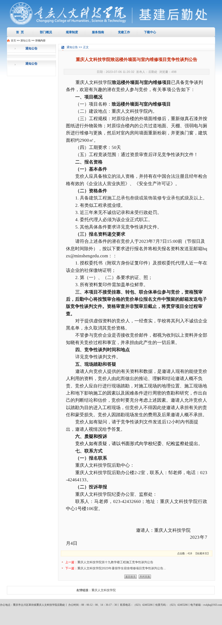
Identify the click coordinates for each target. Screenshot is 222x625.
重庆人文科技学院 (103, 590)
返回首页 (130, 576)
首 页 (20, 32)
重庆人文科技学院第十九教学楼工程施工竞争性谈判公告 (115, 562)
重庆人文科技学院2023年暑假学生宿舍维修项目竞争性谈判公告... (121, 568)
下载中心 (150, 32)
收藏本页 (202, 553)
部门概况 (46, 32)
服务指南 (98, 32)
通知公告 (25, 40)
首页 (13, 40)
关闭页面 (145, 576)
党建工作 (124, 32)
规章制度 (72, 32)
